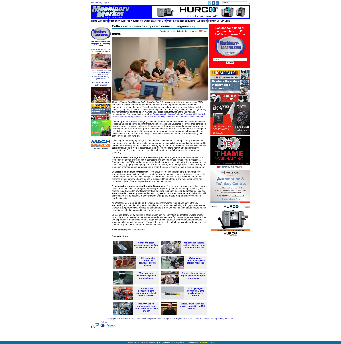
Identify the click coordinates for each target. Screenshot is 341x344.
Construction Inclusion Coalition (168, 114)
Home (94, 21)
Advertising (137, 21)
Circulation (114, 21)
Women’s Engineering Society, (126, 117)
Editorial (125, 21)
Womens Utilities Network (190, 117)
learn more (204, 342)
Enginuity (126, 109)
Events (191, 21)
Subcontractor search (155, 21)
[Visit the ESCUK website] (112, 328)
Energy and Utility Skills (195, 114)
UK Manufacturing (136, 230)
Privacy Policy (217, 319)
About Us (103, 21)
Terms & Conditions (202, 319)
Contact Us (213, 21)
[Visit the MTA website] (95, 328)
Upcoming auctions (177, 21)
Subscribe (201, 21)
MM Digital (226, 21)
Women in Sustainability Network (157, 117)
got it (213, 342)
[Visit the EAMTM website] (103, 328)
